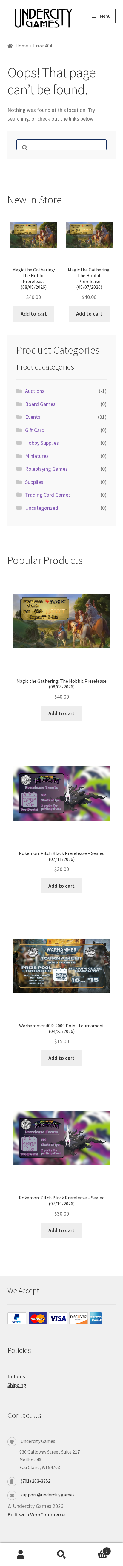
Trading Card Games (48, 494)
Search (61, 1554)
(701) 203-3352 (35, 1481)
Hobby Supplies (42, 442)
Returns (16, 1376)
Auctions (34, 390)
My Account (20, 1554)
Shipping (16, 1385)
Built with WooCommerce (36, 1514)
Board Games (40, 404)
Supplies (34, 481)
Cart (95, 1549)
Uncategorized (41, 507)
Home (22, 46)
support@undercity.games (48, 1495)
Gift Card (34, 430)
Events (32, 416)
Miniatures (37, 455)
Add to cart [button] (34, 313)
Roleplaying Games (46, 468)
